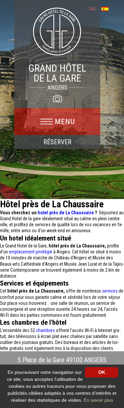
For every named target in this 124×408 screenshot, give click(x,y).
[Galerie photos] (57, 98)
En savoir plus (98, 400)
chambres (46, 330)
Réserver (57, 142)
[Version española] (107, 8)
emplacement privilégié (30, 251)
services (110, 291)
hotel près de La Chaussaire (66, 212)
